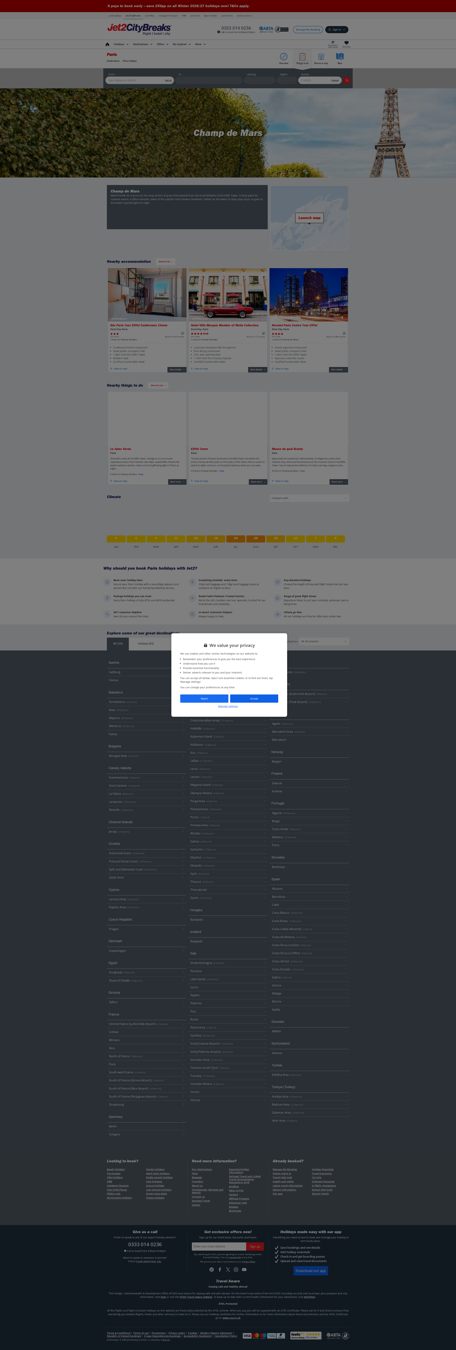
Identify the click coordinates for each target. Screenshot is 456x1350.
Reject (204, 698)
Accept (254, 698)
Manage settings (228, 706)
